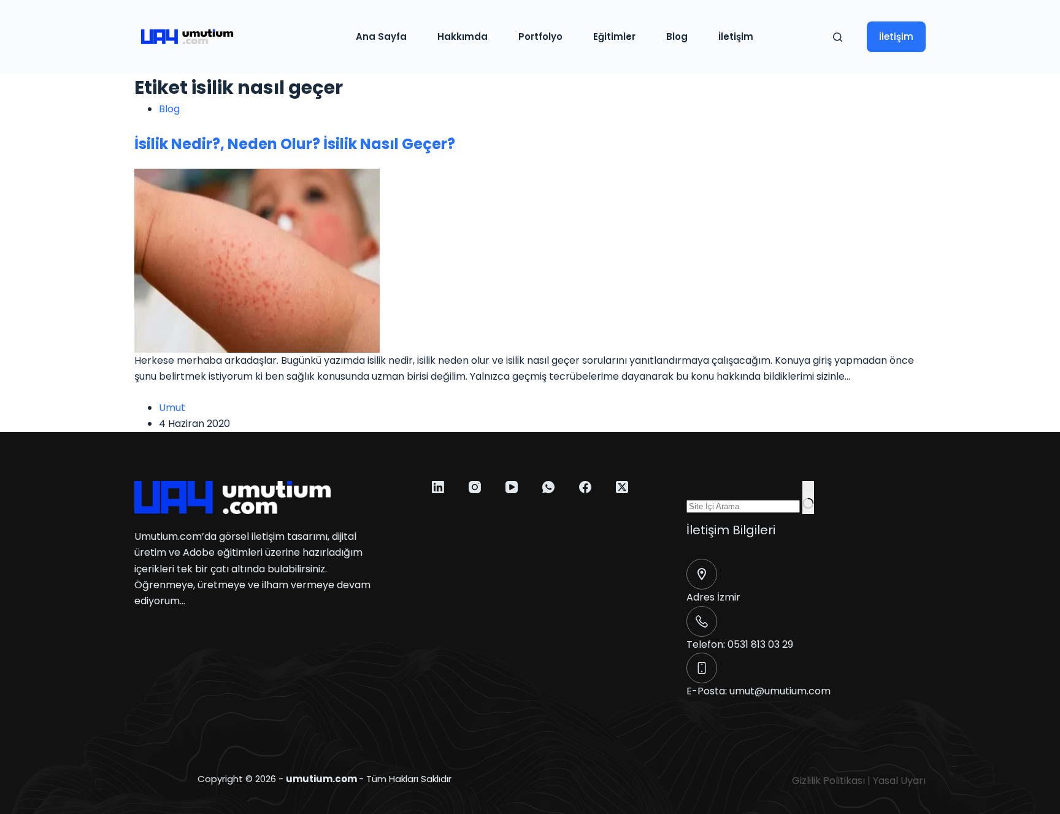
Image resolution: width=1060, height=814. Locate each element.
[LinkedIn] (438, 487)
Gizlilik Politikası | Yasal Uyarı (859, 781)
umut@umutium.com (780, 691)
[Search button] (808, 497)
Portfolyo (540, 36)
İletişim (735, 36)
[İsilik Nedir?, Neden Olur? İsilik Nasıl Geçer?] (257, 260)
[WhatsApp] (548, 487)
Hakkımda (462, 36)
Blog (677, 36)
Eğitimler (614, 36)
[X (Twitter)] (622, 487)
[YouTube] (511, 487)
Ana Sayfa (381, 36)
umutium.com (321, 778)
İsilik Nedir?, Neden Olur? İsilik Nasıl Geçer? (294, 144)
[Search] (837, 37)
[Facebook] (585, 487)
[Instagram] (475, 487)
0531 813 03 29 (760, 644)
